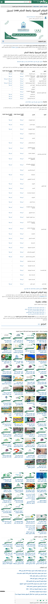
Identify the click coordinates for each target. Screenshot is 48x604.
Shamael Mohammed (31, 17)
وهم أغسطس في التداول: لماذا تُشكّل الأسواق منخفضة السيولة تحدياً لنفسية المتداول (27, 594)
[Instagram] (38, 601)
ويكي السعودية (14, 47)
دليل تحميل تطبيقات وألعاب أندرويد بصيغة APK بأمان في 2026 (33, 571)
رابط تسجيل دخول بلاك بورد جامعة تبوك (36, 307)
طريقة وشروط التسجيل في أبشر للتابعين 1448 (36, 581)
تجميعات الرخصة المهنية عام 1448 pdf (38, 592)
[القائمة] (1, 2)
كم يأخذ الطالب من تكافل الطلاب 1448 (38, 576)
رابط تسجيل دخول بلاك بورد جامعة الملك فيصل (34, 309)
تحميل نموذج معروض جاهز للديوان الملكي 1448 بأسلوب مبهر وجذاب (32, 573)
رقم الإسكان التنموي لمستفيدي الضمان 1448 (37, 586)
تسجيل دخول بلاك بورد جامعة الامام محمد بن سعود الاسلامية (30, 61)
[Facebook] (46, 601)
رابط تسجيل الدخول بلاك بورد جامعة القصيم (35, 312)
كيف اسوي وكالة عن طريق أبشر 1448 (38, 579)
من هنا (21, 74)
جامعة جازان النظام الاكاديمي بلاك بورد (36, 311)
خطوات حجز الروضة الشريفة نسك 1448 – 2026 (36, 589)
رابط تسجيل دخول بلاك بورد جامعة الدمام (34, 102)
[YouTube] (41, 601)
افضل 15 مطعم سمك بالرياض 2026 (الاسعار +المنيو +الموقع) (33, 584)
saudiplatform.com (43, 296)
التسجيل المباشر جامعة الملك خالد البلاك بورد (33, 289)
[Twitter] (43, 601)
